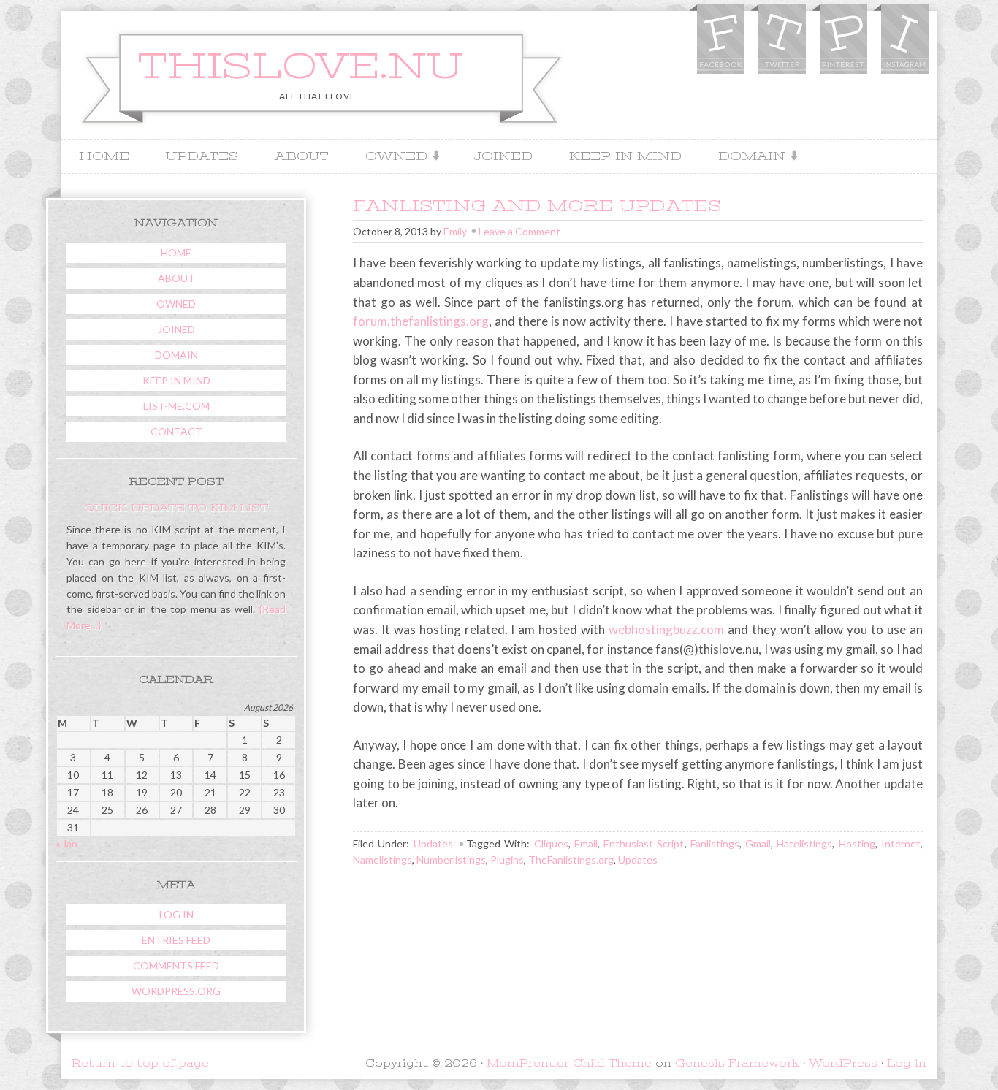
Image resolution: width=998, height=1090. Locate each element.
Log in (176, 914)
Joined (503, 156)
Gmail (758, 843)
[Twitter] (781, 40)
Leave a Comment (519, 231)
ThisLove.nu (300, 66)
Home (104, 156)
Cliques (551, 843)
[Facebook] (719, 40)
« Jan (66, 843)
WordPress (843, 1063)
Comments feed (176, 965)
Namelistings (382, 859)
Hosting (857, 843)
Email (586, 843)
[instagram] (903, 40)
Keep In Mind (625, 156)
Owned (390, 157)
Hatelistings (804, 843)
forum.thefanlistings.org (421, 321)
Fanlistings (714, 843)
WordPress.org (176, 991)
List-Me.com (176, 406)
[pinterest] (842, 40)
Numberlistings (451, 859)
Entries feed (176, 940)
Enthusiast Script (643, 843)
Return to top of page (140, 1063)
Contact (176, 431)
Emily (455, 231)
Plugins (507, 859)
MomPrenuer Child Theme (569, 1063)
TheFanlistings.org (571, 859)
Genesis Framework (737, 1063)
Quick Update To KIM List (176, 508)
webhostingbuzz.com (666, 629)
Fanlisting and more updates (537, 206)
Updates (202, 156)
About (302, 156)
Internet (901, 843)
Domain (746, 157)
